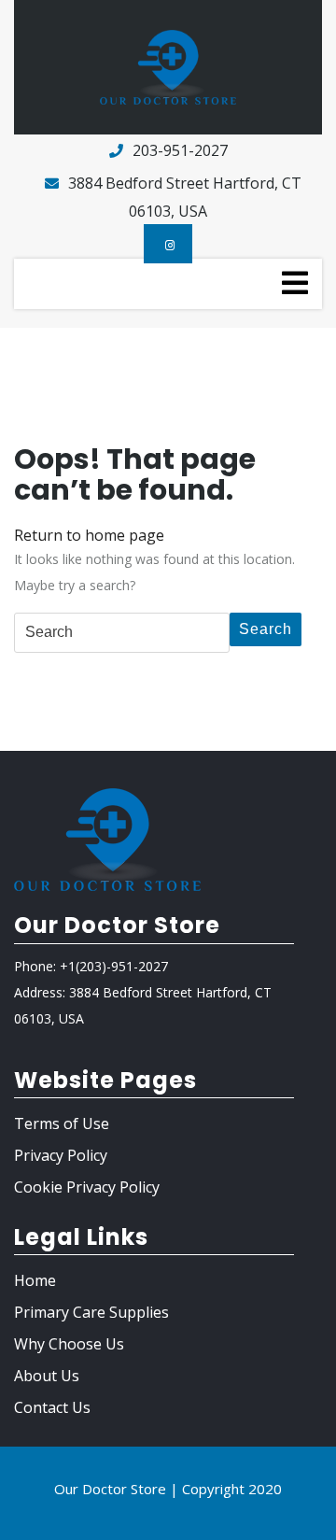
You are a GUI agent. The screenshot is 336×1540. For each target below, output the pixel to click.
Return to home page (89, 535)
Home (35, 1280)
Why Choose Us (69, 1344)
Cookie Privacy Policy (87, 1187)
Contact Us (52, 1407)
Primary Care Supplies (91, 1312)
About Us (46, 1375)
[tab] (295, 283)
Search (265, 629)
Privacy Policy (60, 1155)
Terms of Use (61, 1123)
